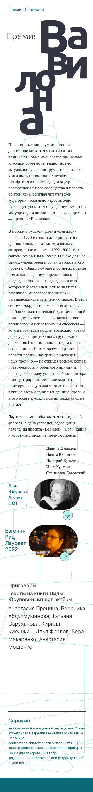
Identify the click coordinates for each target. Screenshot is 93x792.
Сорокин (19, 721)
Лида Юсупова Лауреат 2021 (17, 494)
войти (8, 784)
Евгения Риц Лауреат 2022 (15, 540)
